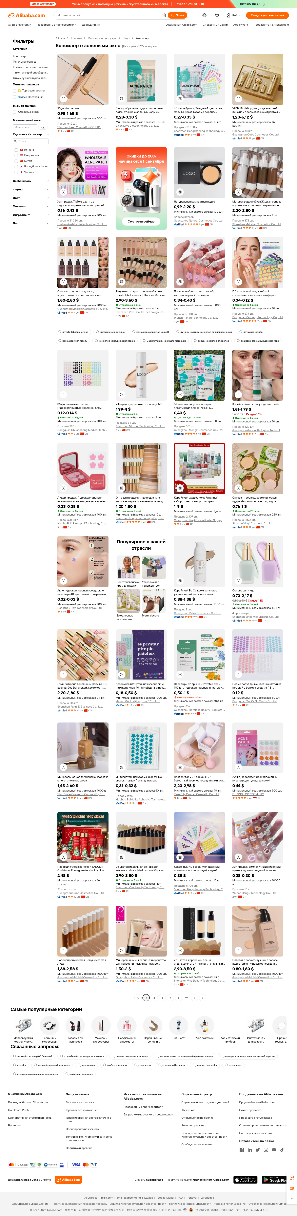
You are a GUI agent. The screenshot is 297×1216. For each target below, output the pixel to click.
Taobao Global (165, 1197)
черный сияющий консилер (54, 1065)
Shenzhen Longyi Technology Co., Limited (141, 518)
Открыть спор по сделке (197, 1117)
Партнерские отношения (255, 1133)
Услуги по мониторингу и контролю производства (89, 1138)
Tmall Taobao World (129, 1197)
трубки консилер (117, 1065)
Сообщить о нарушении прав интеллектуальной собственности (204, 1134)
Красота (76, 38)
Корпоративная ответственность (30, 1117)
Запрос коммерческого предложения (148, 1114)
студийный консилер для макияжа (84, 1056)
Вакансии (14, 1125)
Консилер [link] (142, 38)
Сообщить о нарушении (196, 1144)
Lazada (148, 1197)
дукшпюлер (235, 1065)
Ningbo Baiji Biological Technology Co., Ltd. (82, 523)
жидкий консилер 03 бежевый (34, 1056)
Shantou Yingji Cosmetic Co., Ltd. (253, 523)
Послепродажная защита (82, 1129)
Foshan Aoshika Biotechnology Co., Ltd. (82, 224)
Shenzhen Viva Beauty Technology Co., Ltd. (141, 312)
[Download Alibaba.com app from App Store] (245, 1180)
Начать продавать (250, 1110)
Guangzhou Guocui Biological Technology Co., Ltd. (257, 430)
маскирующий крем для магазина (166, 340)
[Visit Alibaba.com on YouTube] (274, 1149)
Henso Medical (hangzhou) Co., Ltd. (138, 701)
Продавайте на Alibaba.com (257, 1102)
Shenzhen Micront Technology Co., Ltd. (140, 426)
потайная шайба (253, 332)
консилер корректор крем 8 (152, 332)
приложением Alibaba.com (211, 1179)
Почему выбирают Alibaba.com (28, 1102)
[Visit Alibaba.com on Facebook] (241, 1149)
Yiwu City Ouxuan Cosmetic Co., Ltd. (196, 794)
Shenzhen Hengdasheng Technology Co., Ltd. (199, 130)
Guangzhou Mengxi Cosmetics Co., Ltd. (198, 430)
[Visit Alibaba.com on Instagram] (265, 1149)
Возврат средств (192, 1125)
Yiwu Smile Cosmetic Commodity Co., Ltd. (82, 794)
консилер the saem (173, 1065)
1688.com (107, 1197)
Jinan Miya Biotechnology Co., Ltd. (137, 125)
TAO (180, 1197)
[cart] (218, 16)
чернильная (88, 1065)
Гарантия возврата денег (82, 1110)
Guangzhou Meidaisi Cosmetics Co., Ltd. (82, 308)
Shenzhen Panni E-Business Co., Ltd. (80, 706)
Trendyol (191, 1197)
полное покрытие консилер (132, 1056)
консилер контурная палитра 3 (117, 340)
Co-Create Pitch (18, 1110)
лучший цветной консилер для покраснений (206, 332)
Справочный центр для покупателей (205, 1102)
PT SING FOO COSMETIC (248, 794)
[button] (163, 15)
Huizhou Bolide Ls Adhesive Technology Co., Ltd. (141, 799)
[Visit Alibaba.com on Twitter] (257, 1149)
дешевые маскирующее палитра (260, 340)
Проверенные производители (143, 1106)
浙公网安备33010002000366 (214, 1210)
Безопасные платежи (80, 1102)
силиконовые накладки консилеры (37, 1074)
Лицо (126, 38)
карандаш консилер (81, 1074)
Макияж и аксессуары (102, 38)
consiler (21, 1065)
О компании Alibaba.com (25, 1093)
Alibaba (60, 38)
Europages (207, 1197)
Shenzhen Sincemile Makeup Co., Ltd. (255, 616)
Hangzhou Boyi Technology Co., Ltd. (79, 607)
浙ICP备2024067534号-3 (252, 1210)
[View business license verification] (185, 1210)
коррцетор (144, 1065)
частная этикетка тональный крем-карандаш (186, 1056)
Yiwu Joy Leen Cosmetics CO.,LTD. (79, 127)
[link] (291, 1177)
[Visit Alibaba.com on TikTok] (282, 1149)
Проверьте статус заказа (255, 1117)
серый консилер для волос (213, 340)
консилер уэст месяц (74, 340)
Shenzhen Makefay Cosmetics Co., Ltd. (256, 224)
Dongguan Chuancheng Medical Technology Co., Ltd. (82, 430)
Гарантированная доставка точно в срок (88, 1119)
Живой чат (188, 1110)
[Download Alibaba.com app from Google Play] (275, 1180)
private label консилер (75, 332)
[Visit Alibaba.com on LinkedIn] (249, 1149)
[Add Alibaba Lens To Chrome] (68, 1180)
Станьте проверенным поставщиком (263, 1125)
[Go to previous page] (138, 997)
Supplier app (154, 1179)
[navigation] (31, 518)
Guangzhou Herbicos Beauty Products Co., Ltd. (199, 709)
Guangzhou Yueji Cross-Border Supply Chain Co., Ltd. (199, 520)
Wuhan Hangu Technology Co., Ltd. (196, 317)
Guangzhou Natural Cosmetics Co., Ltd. (198, 220)
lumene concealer (207, 1065)
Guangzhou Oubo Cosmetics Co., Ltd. (255, 134)
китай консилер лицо (112, 332)
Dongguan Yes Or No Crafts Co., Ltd (254, 701)
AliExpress (90, 1197)
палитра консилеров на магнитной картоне (249, 1056)
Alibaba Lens (29, 1179)
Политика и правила (79, 1148)
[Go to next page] (202, 997)
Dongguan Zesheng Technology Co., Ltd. (257, 317)
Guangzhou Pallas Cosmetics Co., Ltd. (197, 613)
